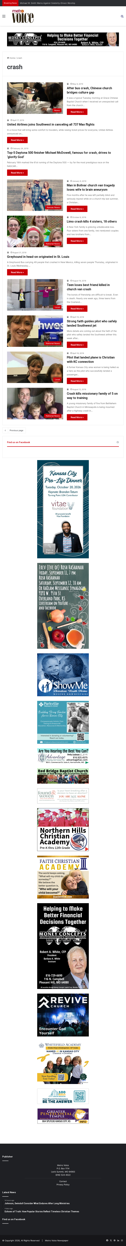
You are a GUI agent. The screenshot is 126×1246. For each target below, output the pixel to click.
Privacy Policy (63, 1184)
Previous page (16, 430)
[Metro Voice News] (22, 16)
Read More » (77, 112)
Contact (63, 1181)
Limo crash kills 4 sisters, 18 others (92, 221)
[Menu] (3, 17)
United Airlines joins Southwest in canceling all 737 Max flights (50, 124)
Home (12, 58)
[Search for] (122, 17)
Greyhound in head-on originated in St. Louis (38, 257)
